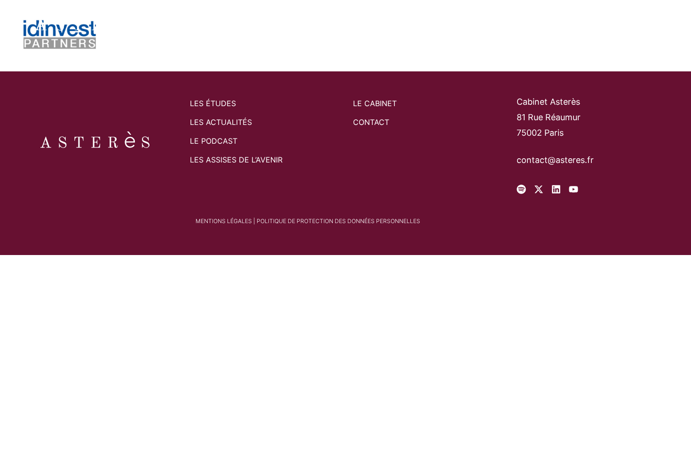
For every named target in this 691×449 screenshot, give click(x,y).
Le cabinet (283, 23)
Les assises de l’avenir (236, 159)
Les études (352, 23)
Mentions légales (224, 220)
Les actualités (221, 122)
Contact (416, 23)
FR (599, 23)
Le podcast (213, 141)
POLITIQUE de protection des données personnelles (338, 220)
